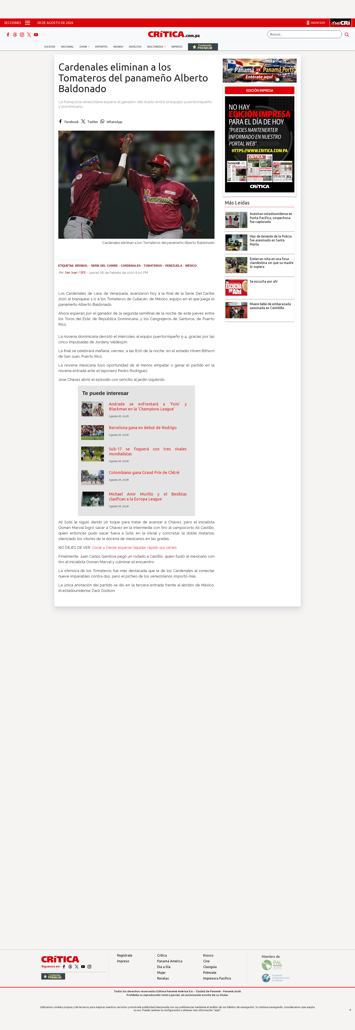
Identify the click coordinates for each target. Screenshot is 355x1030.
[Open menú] (27, 23)
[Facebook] (8, 34)
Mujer (161, 972)
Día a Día (164, 967)
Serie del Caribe (104, 265)
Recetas (163, 978)
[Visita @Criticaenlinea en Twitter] (70, 966)
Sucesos (49, 46)
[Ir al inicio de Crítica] (176, 33)
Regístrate (124, 955)
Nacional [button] (67, 46)
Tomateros (153, 265)
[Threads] (15, 34)
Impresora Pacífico (217, 978)
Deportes (101, 46)
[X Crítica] (29, 34)
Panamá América (169, 961)
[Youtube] (36, 34)
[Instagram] (22, 34)
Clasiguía (210, 967)
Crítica (162, 955)
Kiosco (208, 955)
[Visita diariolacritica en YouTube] (83, 966)
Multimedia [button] (155, 46)
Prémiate (209, 972)
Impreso (176, 46)
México (191, 265)
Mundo (118, 46)
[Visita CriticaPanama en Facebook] (64, 966)
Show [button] (84, 46)
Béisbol (81, 265)
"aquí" (217, 1010)
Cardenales (131, 265)
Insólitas (135, 46)
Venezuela (173, 265)
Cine (206, 961)
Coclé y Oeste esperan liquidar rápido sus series (134, 547)
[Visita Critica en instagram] (89, 966)
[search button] (346, 34)
